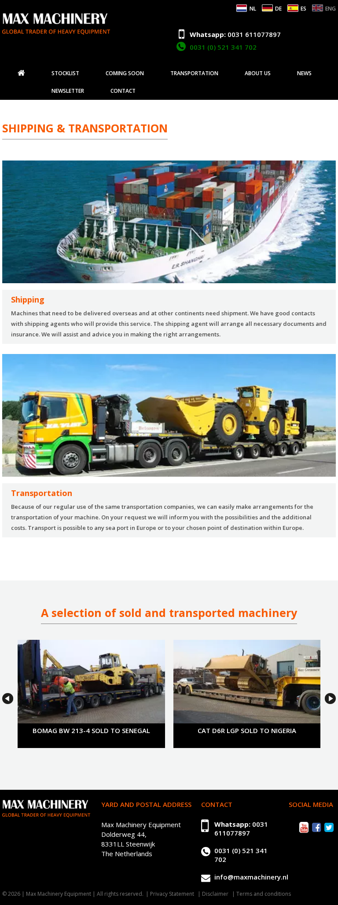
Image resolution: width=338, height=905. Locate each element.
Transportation (194, 73)
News (304, 73)
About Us (258, 73)
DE (278, 8)
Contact (123, 91)
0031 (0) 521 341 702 (223, 47)
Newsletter (67, 91)
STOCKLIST (65, 73)
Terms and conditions (263, 894)
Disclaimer (215, 894)
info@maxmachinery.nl (251, 876)
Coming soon (125, 73)
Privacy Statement (172, 894)
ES (303, 8)
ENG (330, 8)
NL (253, 8)
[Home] (21, 73)
